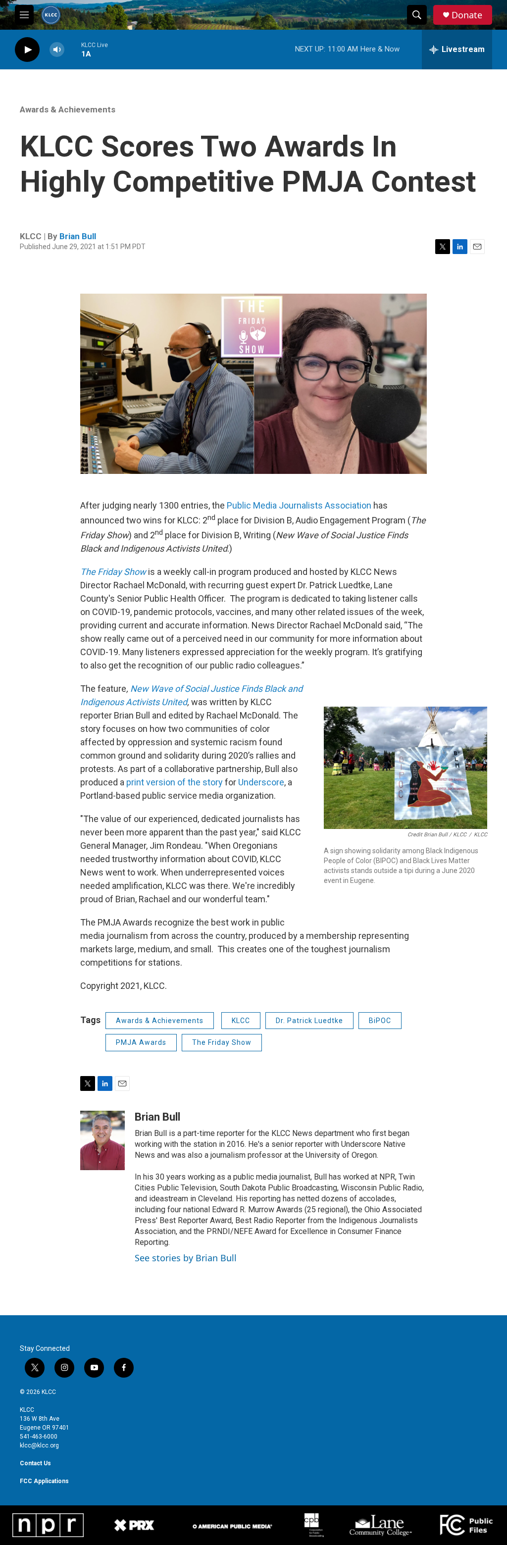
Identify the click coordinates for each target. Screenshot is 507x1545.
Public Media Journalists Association (300, 505)
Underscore (261, 782)
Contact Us (35, 1463)
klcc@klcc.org (39, 1445)
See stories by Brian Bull (186, 1258)
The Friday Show (222, 1042)
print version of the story (175, 782)
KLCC (241, 1021)
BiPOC (380, 1021)
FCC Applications (44, 1481)
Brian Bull (77, 236)
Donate (467, 15)
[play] (27, 49)
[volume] (57, 50)
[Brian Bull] (102, 1140)
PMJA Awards (141, 1042)
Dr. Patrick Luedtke (309, 1021)
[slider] (72, 49)
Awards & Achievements (67, 109)
